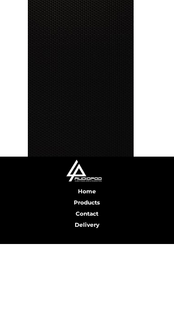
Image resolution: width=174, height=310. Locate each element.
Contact (87, 213)
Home (87, 191)
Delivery (87, 224)
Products (87, 202)
